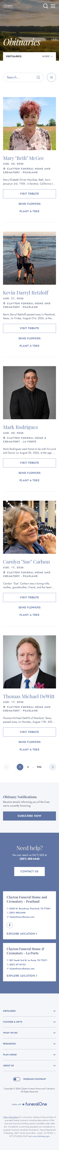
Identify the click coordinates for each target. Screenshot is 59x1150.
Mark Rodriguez (20, 427)
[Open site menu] (53, 6)
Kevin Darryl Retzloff (25, 292)
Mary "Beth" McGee (23, 158)
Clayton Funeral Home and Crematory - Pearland (27, 899)
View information (11, 1117)
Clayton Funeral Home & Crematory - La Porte (25, 950)
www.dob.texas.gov (41, 1136)
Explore (21, 934)
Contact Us (29, 871)
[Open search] (46, 6)
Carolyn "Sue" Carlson (26, 561)
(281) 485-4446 (29, 859)
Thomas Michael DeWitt (28, 696)
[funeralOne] (36, 1104)
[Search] (38, 77)
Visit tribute (29, 194)
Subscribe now (29, 816)
